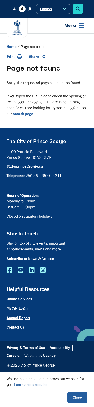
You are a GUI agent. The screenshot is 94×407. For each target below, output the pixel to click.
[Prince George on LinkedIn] (32, 270)
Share (34, 56)
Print (11, 56)
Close (77, 397)
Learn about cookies (30, 384)
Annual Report (18, 318)
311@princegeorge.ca (25, 166)
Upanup (49, 355)
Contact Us (15, 327)
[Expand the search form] (78, 9)
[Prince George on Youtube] (21, 270)
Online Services (19, 299)
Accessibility (60, 347)
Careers (13, 355)
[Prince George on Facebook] (9, 270)
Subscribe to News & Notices (30, 258)
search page (23, 113)
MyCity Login (17, 308)
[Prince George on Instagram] (43, 270)
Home (12, 46)
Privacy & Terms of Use (26, 347)
